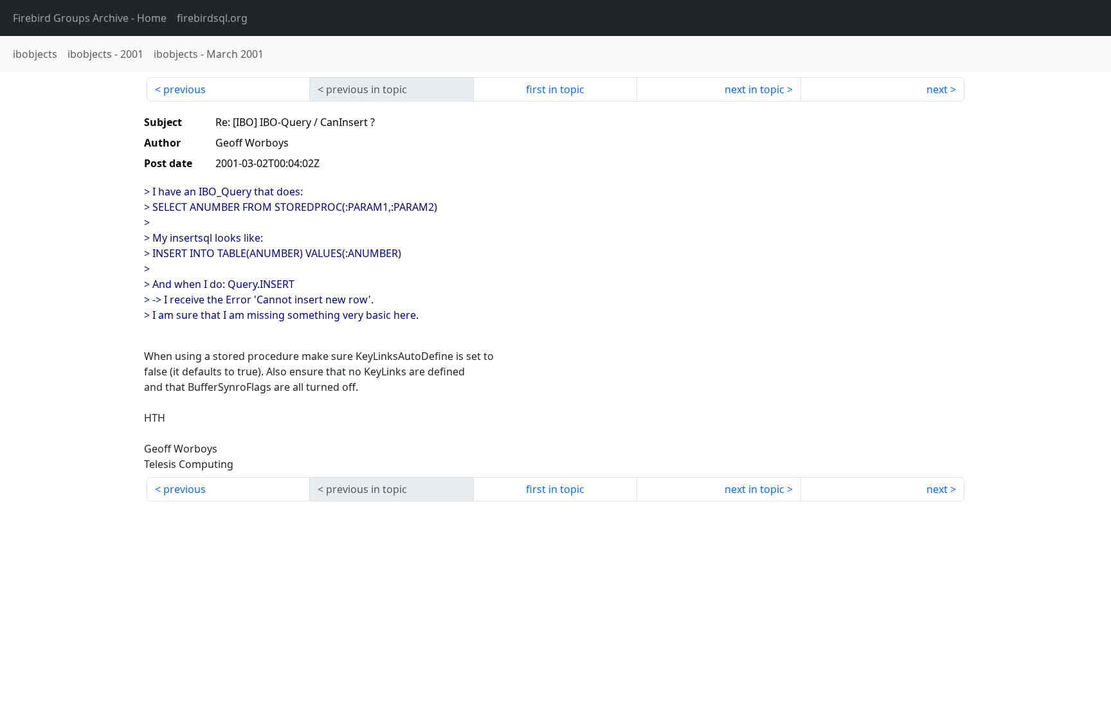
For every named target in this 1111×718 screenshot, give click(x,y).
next (937, 89)
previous (184, 89)
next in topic (754, 89)
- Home (90, 18)
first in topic (555, 89)
